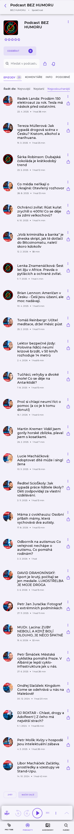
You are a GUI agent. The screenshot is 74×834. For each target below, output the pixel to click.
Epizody (12, 77)
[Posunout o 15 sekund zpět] (18, 813)
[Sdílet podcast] (45, 63)
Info (49, 77)
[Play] (37, 813)
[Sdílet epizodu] (68, 103)
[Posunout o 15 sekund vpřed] (26, 813)
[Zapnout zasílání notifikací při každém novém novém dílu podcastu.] (53, 63)
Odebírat (13, 50)
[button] (30, 7)
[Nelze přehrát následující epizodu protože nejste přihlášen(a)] (48, 813)
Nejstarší (38, 88)
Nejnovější (23, 88)
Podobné (63, 77)
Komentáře (33, 77)
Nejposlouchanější (58, 88)
